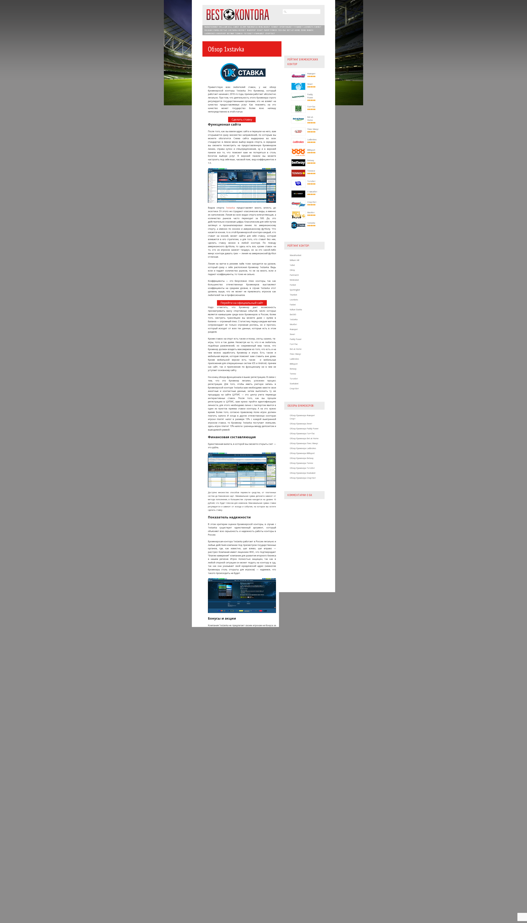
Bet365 (223, 30)
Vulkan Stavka (212, 30)
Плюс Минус (307, 30)
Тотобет (248, 33)
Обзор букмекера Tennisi (301, 463)
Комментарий (220, 800)
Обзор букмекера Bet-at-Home (304, 438)
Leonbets (308, 27)
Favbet (317, 27)
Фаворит (251, 30)
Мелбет (242, 30)
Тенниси (311, 170)
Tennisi (239, 33)
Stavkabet (259, 33)
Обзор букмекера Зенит (301, 423)
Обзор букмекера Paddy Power (304, 428)
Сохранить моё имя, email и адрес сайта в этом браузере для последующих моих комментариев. (242, 842)
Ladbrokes (210, 33)
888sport (221, 33)
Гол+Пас (282, 30)
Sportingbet (286, 27)
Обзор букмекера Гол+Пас (302, 433)
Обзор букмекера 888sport (302, 453)
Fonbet (275, 27)
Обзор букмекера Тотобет (302, 468)
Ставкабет (312, 191)
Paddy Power (270, 30)
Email (216, 830)
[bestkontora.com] (238, 19)
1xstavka (233, 30)
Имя (215, 823)
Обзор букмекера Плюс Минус (304, 443)
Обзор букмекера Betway (301, 458)
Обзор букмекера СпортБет (303, 478)
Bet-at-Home (293, 30)
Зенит (260, 30)
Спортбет (311, 202)
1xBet (236, 27)
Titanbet (298, 27)
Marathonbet (211, 27)
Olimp (243, 27)
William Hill (225, 27)
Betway (230, 33)
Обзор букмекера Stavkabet (303, 473)
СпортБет (270, 33)
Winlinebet (264, 27)
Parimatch (252, 27)
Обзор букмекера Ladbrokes (303, 448)
